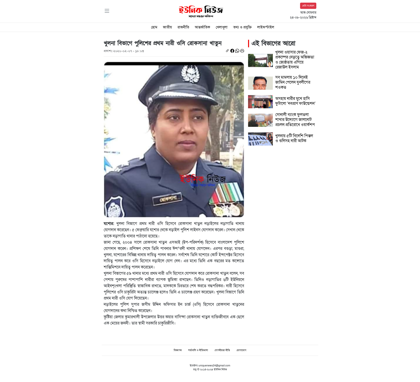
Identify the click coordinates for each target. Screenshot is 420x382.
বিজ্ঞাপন (178, 350)
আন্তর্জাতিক (202, 27)
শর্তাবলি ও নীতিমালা (198, 350)
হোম (154, 27)
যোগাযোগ (241, 350)
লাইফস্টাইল (265, 27)
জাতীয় (167, 27)
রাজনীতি (183, 27)
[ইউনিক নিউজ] (200, 11)
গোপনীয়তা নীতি (222, 350)
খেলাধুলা (222, 27)
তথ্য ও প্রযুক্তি (242, 27)
